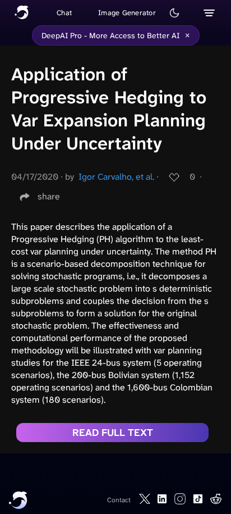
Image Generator (127, 12)
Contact (119, 499)
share (49, 196)
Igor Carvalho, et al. (116, 177)
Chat (64, 12)
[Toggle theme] (174, 13)
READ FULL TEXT (112, 432)
